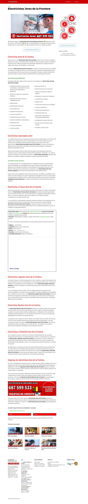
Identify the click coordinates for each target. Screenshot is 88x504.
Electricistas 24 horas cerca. (17, 410)
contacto (77, 2)
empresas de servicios (35, 211)
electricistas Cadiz (18, 213)
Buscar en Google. (14, 268)
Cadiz (9, 6)
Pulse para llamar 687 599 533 (32, 49)
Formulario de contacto (53, 462)
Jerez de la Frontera (44, 216)
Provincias (68, 2)
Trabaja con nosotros (39, 466)
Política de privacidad (39, 464)
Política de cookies (39, 463)
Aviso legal (37, 462)
